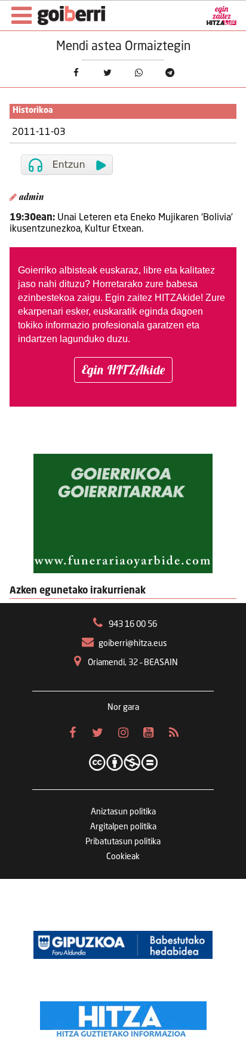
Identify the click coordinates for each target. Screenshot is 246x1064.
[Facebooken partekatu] (76, 72)
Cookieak (123, 857)
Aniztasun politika (123, 812)
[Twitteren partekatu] (107, 72)
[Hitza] (123, 1016)
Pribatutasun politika (123, 842)
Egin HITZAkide (123, 369)
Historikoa (33, 111)
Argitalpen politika (123, 827)
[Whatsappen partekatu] (139, 72)
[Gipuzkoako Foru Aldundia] (123, 944)
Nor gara (123, 707)
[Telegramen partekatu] (170, 72)
